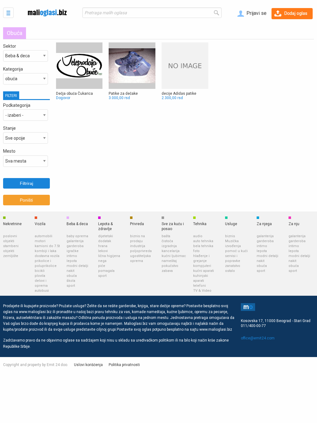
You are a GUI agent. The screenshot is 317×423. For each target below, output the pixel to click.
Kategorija (13, 69)
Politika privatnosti (124, 365)
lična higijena (109, 256)
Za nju (294, 224)
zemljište (10, 256)
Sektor (9, 46)
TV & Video (202, 291)
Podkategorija (16, 105)
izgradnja (169, 246)
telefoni (199, 286)
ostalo (230, 271)
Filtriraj (26, 183)
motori (40, 241)
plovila (40, 276)
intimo (72, 256)
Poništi (26, 200)
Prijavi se (256, 13)
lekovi (103, 251)
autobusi (42, 291)
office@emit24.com (258, 338)
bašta (166, 236)
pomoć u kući (236, 251)
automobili (43, 236)
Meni (8, 12)
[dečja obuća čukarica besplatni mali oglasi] (79, 71)
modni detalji (77, 266)
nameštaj (169, 261)
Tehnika (199, 224)
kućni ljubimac (174, 256)
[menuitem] (251, 13)
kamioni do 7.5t (47, 246)
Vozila (40, 224)
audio (197, 236)
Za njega (264, 224)
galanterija (75, 241)
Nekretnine (12, 224)
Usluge (231, 224)
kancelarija (171, 251)
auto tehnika (203, 241)
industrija (137, 246)
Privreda (137, 224)
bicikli (40, 271)
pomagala (106, 271)
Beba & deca (77, 224)
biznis (230, 236)
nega (102, 261)
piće (101, 266)
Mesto (9, 151)
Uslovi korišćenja (88, 365)
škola (71, 281)
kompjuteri (202, 266)
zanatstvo (232, 266)
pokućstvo (170, 266)
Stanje (9, 128)
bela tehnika (203, 246)
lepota (72, 261)
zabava (167, 271)
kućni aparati (203, 271)
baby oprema (77, 236)
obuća (72, 276)
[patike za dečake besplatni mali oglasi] (132, 71)
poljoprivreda (141, 251)
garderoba (75, 246)
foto (196, 251)
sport (71, 286)
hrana (102, 246)
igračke (73, 251)
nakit (70, 271)
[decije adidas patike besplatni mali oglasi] (185, 71)
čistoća (167, 241)
